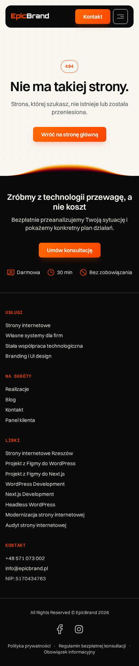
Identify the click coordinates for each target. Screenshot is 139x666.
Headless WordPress (30, 504)
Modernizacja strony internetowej (44, 514)
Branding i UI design (28, 356)
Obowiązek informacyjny (69, 652)
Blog (10, 399)
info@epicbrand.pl (26, 568)
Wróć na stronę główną (69, 134)
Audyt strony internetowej (35, 525)
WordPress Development (35, 484)
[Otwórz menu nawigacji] (120, 16)
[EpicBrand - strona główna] (30, 16)
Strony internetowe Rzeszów (39, 453)
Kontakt (92, 16)
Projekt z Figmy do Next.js (35, 474)
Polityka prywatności (29, 645)
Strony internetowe (28, 325)
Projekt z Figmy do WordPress (40, 463)
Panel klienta (20, 420)
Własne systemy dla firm (34, 335)
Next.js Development (29, 494)
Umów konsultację (69, 250)
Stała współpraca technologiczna (44, 346)
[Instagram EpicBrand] (79, 629)
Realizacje (17, 389)
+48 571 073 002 (25, 558)
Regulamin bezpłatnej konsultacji (92, 645)
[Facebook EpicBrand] (60, 629)
